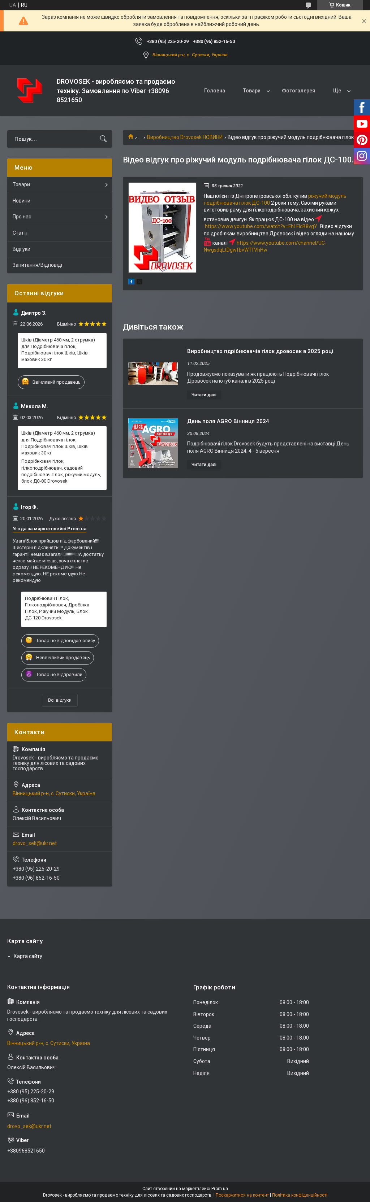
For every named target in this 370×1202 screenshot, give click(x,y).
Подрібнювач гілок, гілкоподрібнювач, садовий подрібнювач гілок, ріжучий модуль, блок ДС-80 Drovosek (61, 471)
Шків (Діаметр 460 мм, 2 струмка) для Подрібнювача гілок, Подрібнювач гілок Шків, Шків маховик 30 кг (58, 349)
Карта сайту (28, 956)
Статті (20, 233)
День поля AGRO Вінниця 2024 (228, 421)
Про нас (22, 216)
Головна (214, 90)
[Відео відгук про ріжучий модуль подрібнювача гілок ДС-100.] (162, 227)
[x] (139, 283)
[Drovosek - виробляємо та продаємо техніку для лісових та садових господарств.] (29, 91)
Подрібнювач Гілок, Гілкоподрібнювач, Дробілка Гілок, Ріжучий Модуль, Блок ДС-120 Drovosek (57, 608)
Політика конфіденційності (299, 1195)
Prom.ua (219, 1188)
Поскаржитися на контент (242, 1195)
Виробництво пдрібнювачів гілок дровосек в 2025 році (260, 351)
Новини (21, 201)
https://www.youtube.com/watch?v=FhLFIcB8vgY (261, 226)
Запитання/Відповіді (37, 265)
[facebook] (131, 283)
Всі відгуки (60, 700)
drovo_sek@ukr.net (35, 843)
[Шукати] (103, 139)
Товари (252, 90)
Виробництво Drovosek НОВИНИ (185, 137)
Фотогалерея (298, 90)
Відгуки (21, 249)
